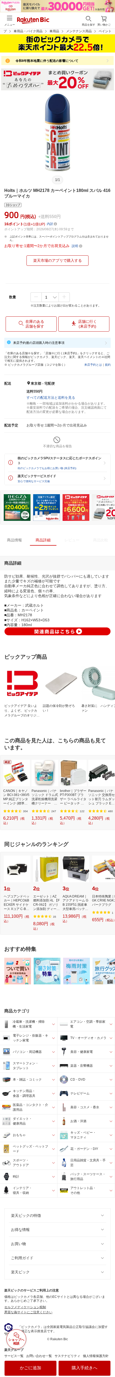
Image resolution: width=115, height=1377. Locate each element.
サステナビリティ (67, 1356)
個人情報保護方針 (96, 1356)
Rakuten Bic (33, 21)
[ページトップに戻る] (107, 1359)
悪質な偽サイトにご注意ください (28, 1312)
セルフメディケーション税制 (25, 1307)
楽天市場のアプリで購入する (57, 260)
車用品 (54, 31)
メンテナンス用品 (79, 31)
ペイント (105, 31)
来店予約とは (93, 364)
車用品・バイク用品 (28, 31)
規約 (108, 364)
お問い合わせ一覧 (39, 1356)
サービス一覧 (14, 1356)
